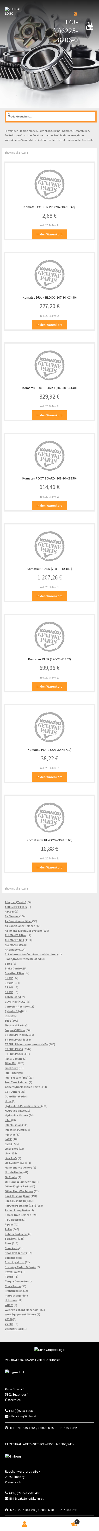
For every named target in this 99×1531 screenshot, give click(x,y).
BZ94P (9, 987)
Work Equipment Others (20, 1314)
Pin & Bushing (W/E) (17, 1201)
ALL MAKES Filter (15, 935)
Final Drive (11, 1068)
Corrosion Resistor (17, 1006)
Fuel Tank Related (16, 1082)
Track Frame (13, 1286)
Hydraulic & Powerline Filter (23, 1106)
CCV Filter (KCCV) (15, 1001)
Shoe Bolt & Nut (15, 1253)
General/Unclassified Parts (22, 1087)
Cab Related (13, 997)
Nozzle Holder (14, 1172)
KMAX (8, 1144)
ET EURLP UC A (14, 1049)
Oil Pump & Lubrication (20, 1182)
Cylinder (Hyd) (14, 1011)
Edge (8, 1020)
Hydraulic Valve (15, 1110)
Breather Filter (14, 973)
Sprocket (11, 1257)
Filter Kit (10, 1063)
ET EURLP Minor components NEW (26, 1044)
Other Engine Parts (17, 1186)
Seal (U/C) (11, 1238)
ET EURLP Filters (15, 1034)
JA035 (8, 1139)
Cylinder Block (14, 1329)
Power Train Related (18, 1215)
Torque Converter (16, 1281)
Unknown (11, 1300)
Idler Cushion (13, 1125)
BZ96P (9, 992)
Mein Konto (24, 1524)
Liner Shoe (12, 1148)
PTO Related (13, 1219)
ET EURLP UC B (14, 1054)
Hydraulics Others (16, 1115)
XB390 (8, 1319)
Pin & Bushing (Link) (17, 1196)
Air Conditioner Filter (18, 921)
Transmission (14, 1290)
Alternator (12, 949)
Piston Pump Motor (17, 1210)
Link (7, 1153)
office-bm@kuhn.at (22, 1416)
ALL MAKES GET (14, 940)
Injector (10, 1134)
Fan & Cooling (14, 1058)
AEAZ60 (9, 911)
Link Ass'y (11, 1158)
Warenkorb (68, 1520)
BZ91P (9, 983)
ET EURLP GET (14, 1039)
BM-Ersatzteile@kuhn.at (26, 1498)
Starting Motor (15, 1262)
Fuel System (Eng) (16, 1077)
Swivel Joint (13, 1272)
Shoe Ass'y (12, 1248)
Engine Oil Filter (15, 1030)
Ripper (9, 1224)
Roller (8, 1229)
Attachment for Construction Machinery (31, 954)
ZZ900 (9, 1324)
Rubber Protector (16, 1234)
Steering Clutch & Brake (20, 1267)
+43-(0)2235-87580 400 (24, 1493)
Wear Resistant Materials (21, 1310)
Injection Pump (15, 1129)
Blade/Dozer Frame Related (23, 959)
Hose (8, 1101)
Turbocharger (14, 1295)
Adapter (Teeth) (15, 902)
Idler (8, 1120)
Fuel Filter (11, 1072)
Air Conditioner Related (20, 926)
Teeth (9, 1276)
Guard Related (14, 1096)
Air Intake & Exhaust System (23, 930)
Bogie (8, 963)
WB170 (9, 1305)
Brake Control (14, 968)
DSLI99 (9, 1016)
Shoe (8, 1243)
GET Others (12, 1091)
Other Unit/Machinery (19, 1191)
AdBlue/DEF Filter (16, 907)
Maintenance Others (18, 1167)
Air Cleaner (12, 916)
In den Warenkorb (49, 234)
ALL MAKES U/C (14, 944)
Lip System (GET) (16, 1162)
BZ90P (9, 978)
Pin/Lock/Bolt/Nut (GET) (20, 1205)
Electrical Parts (15, 1025)
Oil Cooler (11, 1177)
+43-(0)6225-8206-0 (65, 30)
